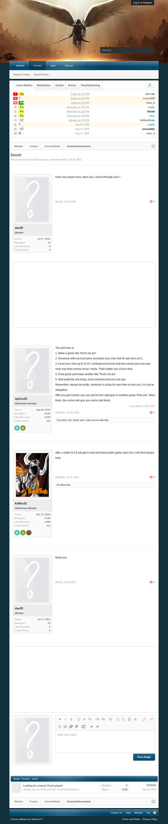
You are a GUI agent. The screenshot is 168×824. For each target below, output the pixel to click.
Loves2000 (149, 98)
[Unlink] (103, 719)
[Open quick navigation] (153, 146)
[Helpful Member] (17, 428)
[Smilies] (59, 726)
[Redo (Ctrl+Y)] (97, 726)
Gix (70, 420)
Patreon (69, 65)
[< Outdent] (129, 719)
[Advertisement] (91, 294)
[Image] (65, 726)
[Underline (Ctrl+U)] (71, 719)
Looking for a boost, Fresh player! (43, 785)
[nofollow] (84, 726)
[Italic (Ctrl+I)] (65, 719)
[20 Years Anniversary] (29, 533)
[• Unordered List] (118, 719)
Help (128, 812)
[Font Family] (90, 719)
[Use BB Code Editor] (151, 719)
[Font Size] (84, 719)
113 (48, 421)
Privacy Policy (150, 819)
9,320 (47, 413)
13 (49, 242)
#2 (153, 412)
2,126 (47, 518)
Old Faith (150, 94)
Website (20, 65)
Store (53, 65)
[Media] (71, 726)
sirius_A (150, 102)
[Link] (97, 719)
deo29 (64, 159)
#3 (153, 477)
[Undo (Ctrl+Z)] (91, 726)
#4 (153, 582)
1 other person (92, 420)
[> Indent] (135, 719)
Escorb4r (61, 420)
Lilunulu (27, 789)
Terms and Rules (131, 819)
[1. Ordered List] (123, 719)
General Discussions (37, 159)
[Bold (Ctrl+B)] (59, 719)
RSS (154, 812)
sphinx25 (21, 398)
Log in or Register (142, 2)
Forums (37, 65)
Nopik (76, 420)
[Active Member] (23, 428)
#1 (153, 201)
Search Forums (21, 74)
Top (148, 812)
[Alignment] (110, 719)
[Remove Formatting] (143, 719)
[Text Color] (78, 719)
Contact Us (116, 812)
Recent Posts (41, 74)
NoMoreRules (147, 120)
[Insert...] (76, 726)
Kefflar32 (21, 503)
